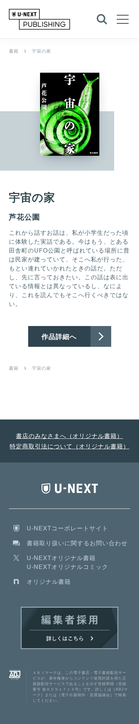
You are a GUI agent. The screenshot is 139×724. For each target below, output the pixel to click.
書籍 (14, 50)
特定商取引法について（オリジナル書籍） (69, 446)
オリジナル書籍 (49, 581)
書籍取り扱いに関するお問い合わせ (77, 543)
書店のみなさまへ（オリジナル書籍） (69, 435)
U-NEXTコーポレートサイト (67, 528)
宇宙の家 (41, 50)
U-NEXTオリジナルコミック (67, 566)
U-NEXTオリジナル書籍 (61, 557)
